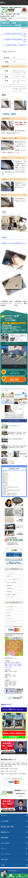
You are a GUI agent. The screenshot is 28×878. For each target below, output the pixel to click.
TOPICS (8, 612)
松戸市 (9, 662)
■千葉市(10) (5, 488)
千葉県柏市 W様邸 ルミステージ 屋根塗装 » (21, 303)
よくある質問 (10, 606)
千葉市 (6, 667)
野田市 (6, 664)
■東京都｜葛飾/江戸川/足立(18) (9, 494)
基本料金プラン (10, 585)
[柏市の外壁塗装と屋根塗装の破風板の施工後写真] (20, 109)
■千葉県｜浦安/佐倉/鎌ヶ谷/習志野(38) (11, 490)
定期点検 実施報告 (11, 594)
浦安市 (10, 667)
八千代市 (15, 665)
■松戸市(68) (5, 473)
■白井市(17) (5, 485)
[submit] (24, 390)
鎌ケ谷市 (11, 664)
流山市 (13, 662)
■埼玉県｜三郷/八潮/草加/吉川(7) (9, 493)
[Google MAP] (20, 796)
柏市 (13, 16)
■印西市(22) (5, 482)
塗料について (10, 576)
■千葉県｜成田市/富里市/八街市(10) (10, 487)
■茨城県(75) (5, 491)
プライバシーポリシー (11, 621)
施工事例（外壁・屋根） (13, 14)
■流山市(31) (5, 476)
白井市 (15, 664)
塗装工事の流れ (10, 588)
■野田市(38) (5, 478)
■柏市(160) (4, 471)
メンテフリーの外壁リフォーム (13, 579)
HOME (2, 14)
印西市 (6, 665)
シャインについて (10, 573)
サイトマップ (10, 618)
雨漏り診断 (9, 591)
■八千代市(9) (5, 484)
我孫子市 (18, 662)
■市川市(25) (5, 479)
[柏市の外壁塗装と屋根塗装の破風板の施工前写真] (6, 107)
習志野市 (20, 665)
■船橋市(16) (5, 481)
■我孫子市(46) (5, 474)
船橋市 (19, 664)
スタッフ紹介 (10, 609)
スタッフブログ (10, 597)
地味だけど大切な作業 (11, 582)
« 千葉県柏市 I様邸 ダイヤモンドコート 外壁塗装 (7, 303)
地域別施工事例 (5, 16)
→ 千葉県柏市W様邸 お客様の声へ (15, 45)
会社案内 (9, 615)
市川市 (10, 665)
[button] (11, 366)
